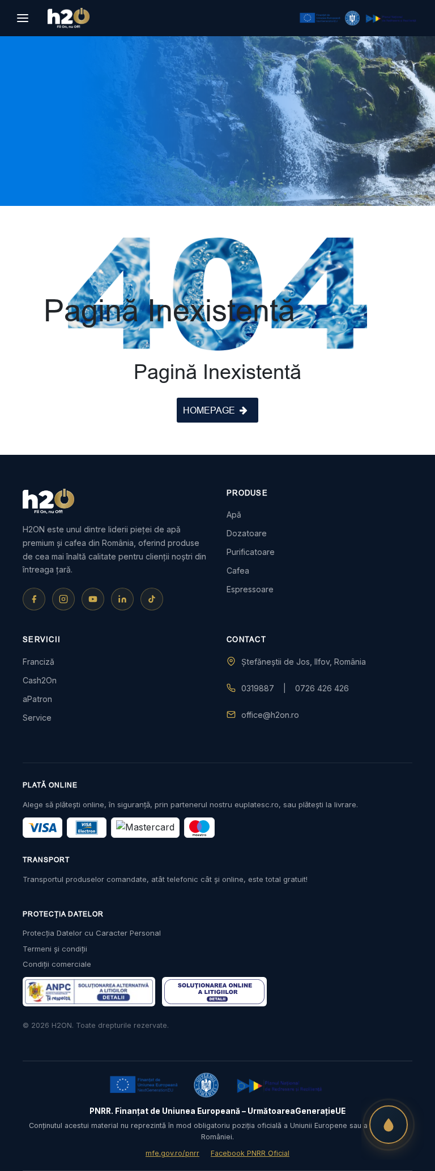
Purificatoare (251, 552)
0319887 (257, 688)
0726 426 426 (322, 688)
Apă (234, 514)
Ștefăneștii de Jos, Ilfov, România (303, 661)
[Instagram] (63, 599)
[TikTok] (151, 599)
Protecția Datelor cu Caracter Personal (92, 932)
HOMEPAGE (209, 410)
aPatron (37, 699)
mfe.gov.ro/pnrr (172, 1153)
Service (37, 717)
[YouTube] (93, 599)
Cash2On (40, 680)
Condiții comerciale (57, 963)
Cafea (238, 570)
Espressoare (250, 589)
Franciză (38, 661)
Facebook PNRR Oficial (250, 1153)
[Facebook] (34, 599)
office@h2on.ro (270, 715)
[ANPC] (89, 991)
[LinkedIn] (122, 599)
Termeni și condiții (55, 948)
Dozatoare (247, 533)
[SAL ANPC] (214, 991)
